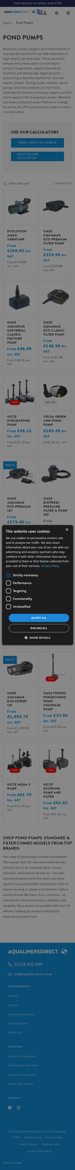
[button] (37, 637)
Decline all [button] (38, 628)
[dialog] (37, 585)
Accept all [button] (39, 618)
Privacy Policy (50, 566)
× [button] (66, 529)
